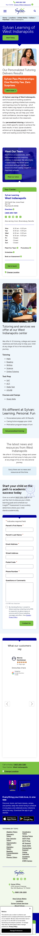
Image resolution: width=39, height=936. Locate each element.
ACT (8, 384)
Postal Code (11, 562)
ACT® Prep (26, 841)
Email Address (12, 544)
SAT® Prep (26, 839)
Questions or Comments (15, 580)
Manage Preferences (16, 930)
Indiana (32, 18)
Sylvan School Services (19, 903)
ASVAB (9, 390)
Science (9, 368)
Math (8, 359)
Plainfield (5, 19)
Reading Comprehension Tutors (12, 853)
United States (22, 18)
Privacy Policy (13, 926)
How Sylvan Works (19, 899)
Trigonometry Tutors (11, 844)
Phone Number (13, 571)
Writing (9, 365)
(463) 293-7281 (11, 213)
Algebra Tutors (11, 832)
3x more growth (20, 130)
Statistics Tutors (9, 848)
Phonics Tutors (11, 857)
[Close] (30, 908)
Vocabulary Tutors (26, 833)
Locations (12, 18)
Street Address (12, 553)
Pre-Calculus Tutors (11, 839)
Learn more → (11, 91)
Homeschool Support (26, 849)
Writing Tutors (27, 836)
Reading (9, 362)
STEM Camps (27, 861)
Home (4, 18)
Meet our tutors (13, 177)
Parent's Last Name (14, 534)
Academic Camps (26, 857)
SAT (8, 380)
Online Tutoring (12, 371)
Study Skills (11, 399)
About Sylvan (19, 906)
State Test (10, 387)
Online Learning (25, 853)
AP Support (26, 843)
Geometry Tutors (10, 835)
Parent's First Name (15, 525)
